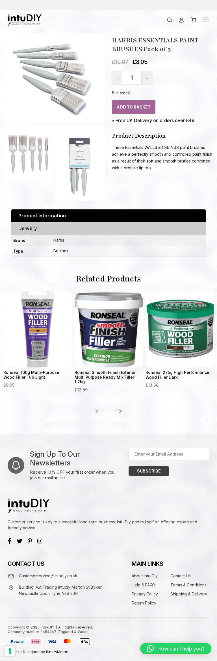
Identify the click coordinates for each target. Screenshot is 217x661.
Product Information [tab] (42, 215)
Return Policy (144, 603)
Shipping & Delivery (188, 593)
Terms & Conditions (188, 584)
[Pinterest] (30, 541)
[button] (175, 648)
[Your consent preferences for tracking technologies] (10, 651)
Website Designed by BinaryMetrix (38, 651)
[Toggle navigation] (205, 20)
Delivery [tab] (27, 228)
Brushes (60, 250)
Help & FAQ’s (144, 584)
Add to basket (134, 107)
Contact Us (180, 575)
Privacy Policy (145, 593)
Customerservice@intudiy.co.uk (48, 575)
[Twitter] (19, 541)
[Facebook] (9, 541)
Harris (58, 240)
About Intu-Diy (145, 575)
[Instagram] (39, 541)
